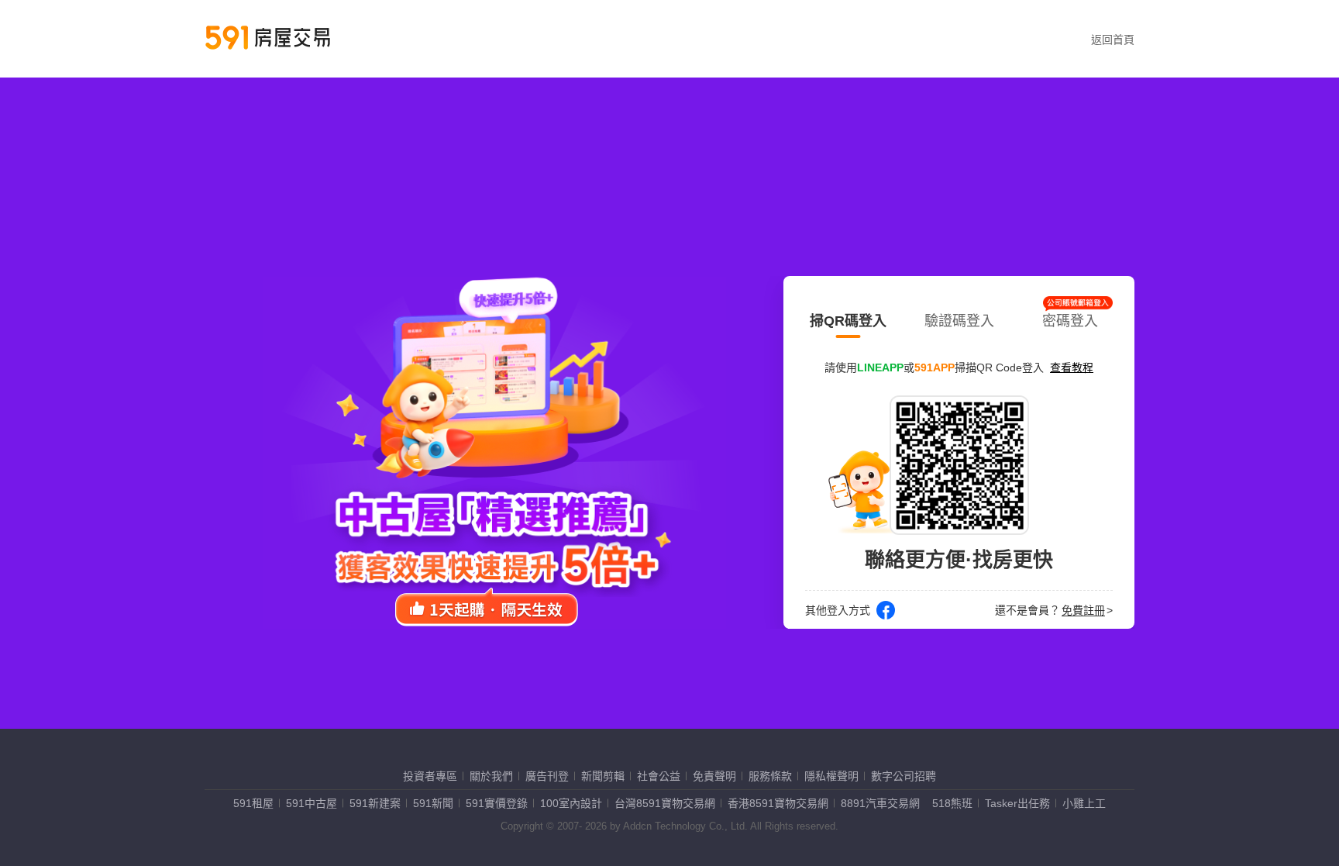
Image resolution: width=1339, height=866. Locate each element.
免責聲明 (714, 776)
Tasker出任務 (1017, 803)
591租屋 (253, 803)
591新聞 (433, 803)
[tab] (848, 318)
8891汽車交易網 (880, 803)
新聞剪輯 (603, 776)
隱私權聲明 (831, 776)
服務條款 (770, 776)
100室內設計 (571, 803)
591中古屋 (311, 803)
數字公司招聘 (903, 776)
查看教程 (1071, 367)
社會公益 (658, 776)
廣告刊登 (547, 776)
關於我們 (491, 776)
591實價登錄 (497, 803)
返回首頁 (1112, 39)
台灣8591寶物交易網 (664, 803)
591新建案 (375, 803)
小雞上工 (1084, 803)
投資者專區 (430, 776)
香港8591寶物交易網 (778, 803)
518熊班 (952, 803)
